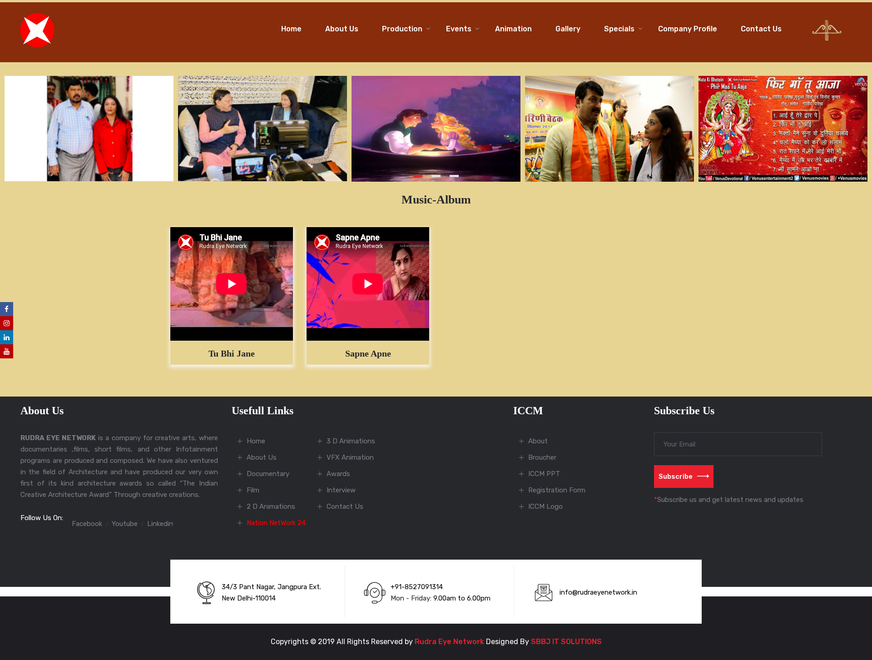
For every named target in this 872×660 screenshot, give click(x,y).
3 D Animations (351, 441)
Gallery (567, 29)
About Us (341, 29)
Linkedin (160, 524)
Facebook (87, 524)
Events (458, 29)
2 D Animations (271, 506)
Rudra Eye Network (449, 641)
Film (253, 490)
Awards (338, 474)
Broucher (542, 457)
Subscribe (676, 476)
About (538, 441)
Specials (619, 29)
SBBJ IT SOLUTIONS (566, 641)
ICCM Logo (545, 506)
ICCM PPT (544, 474)
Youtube (125, 524)
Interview (341, 490)
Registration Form (556, 490)
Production (402, 29)
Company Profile (687, 29)
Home (291, 29)
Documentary (268, 474)
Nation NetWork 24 (276, 523)
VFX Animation (350, 457)
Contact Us (761, 29)
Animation (513, 29)
